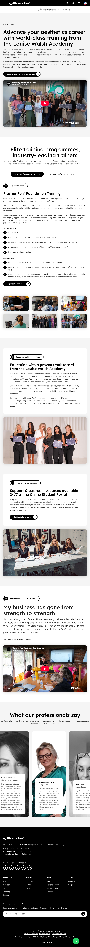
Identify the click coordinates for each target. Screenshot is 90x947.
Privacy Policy (52, 937)
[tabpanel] (45, 234)
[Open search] (67, 3)
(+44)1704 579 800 (23, 851)
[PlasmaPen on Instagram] (11, 867)
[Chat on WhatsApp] (76, 941)
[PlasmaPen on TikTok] (17, 867)
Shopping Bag (52, 888)
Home (5, 24)
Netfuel (49, 942)
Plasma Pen (29, 881)
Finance (50, 892)
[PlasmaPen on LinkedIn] (23, 867)
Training (6, 892)
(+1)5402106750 (22, 849)
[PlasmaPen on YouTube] (29, 867)
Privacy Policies (44, 934)
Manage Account (53, 885)
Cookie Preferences (59, 934)
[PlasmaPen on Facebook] (5, 867)
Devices (6, 885)
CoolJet (28, 885)
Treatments (7, 888)
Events (6, 895)
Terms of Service (65, 937)
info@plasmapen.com (27, 854)
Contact (71, 881)
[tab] (27, 174)
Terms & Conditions (31, 934)
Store (49, 881)
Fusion (27, 888)
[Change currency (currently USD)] (85, 3)
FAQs (70, 885)
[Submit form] (83, 914)
